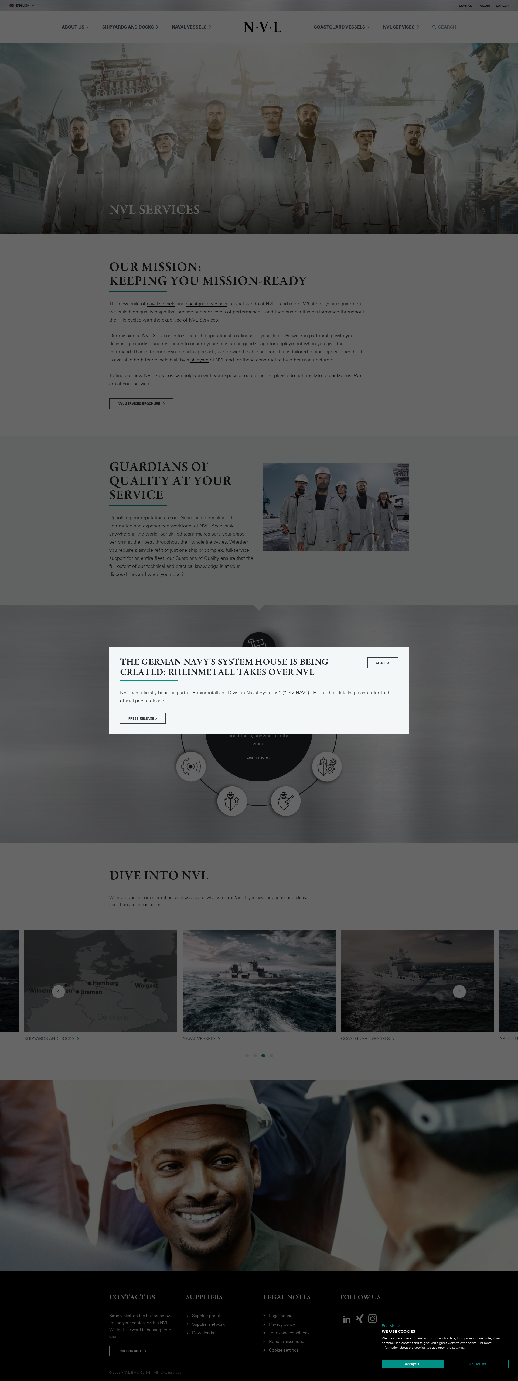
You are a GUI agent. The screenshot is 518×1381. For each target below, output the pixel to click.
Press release (141, 718)
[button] (391, 1326)
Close (381, 663)
